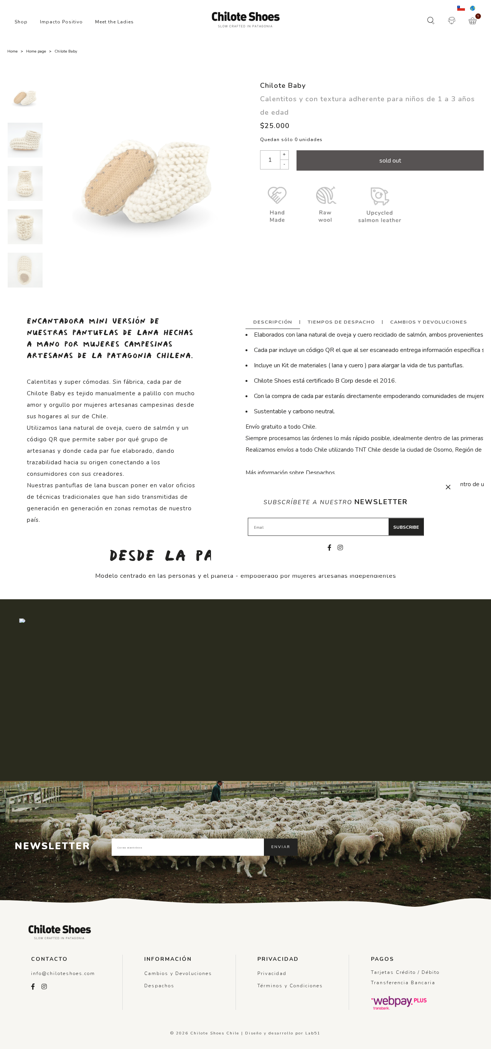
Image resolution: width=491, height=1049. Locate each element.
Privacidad (272, 973)
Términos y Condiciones (290, 986)
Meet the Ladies (114, 22)
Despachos (159, 986)
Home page (36, 51)
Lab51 (312, 1033)
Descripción (272, 322)
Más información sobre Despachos (290, 473)
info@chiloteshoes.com (63, 973)
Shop (21, 22)
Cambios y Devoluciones (428, 322)
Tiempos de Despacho (341, 322)
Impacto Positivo (61, 22)
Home (12, 51)
